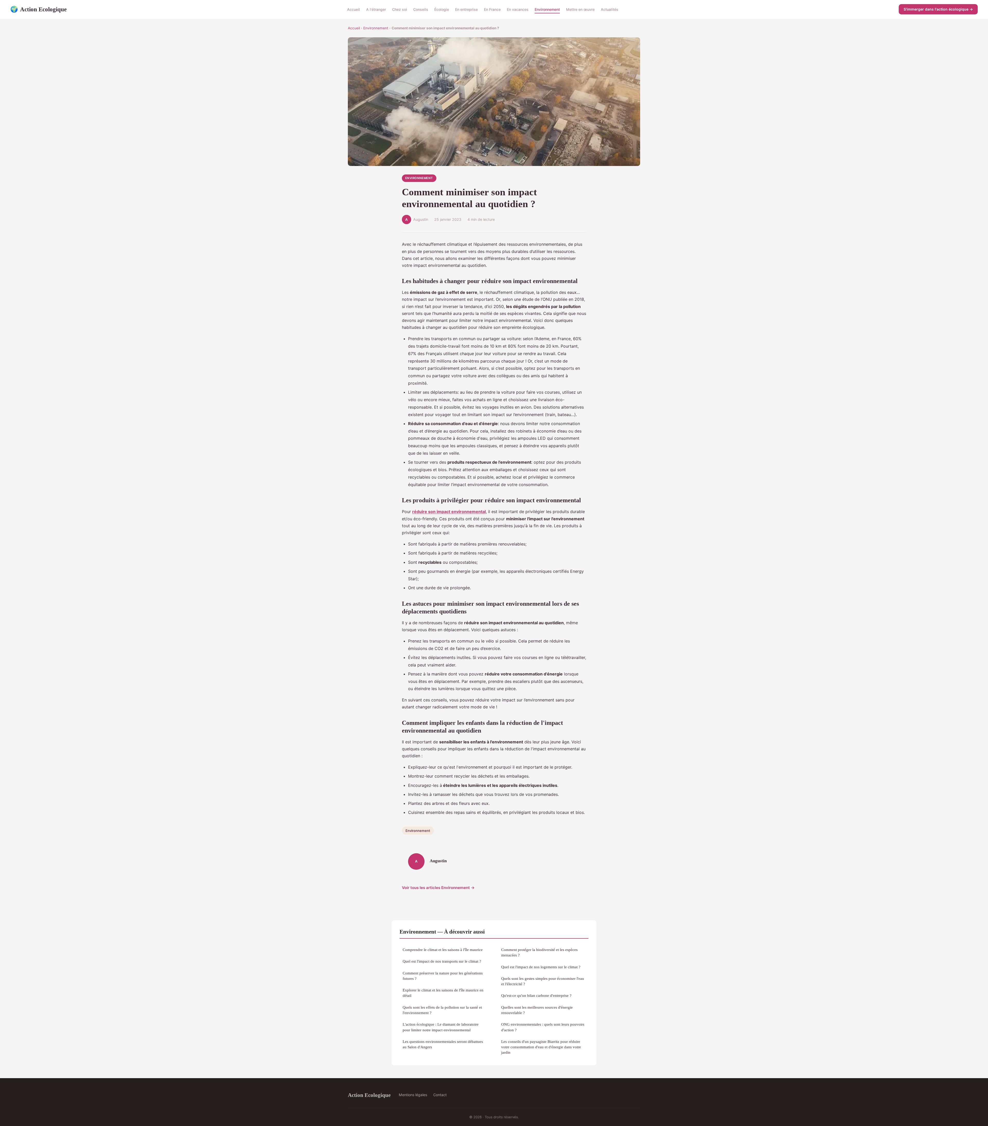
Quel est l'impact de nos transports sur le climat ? (442, 961)
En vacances (517, 9)
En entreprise (466, 9)
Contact (440, 1095)
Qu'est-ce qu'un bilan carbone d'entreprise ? (536, 995)
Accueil (353, 9)
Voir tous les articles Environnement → (438, 887)
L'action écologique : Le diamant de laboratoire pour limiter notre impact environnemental (441, 1027)
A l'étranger (376, 9)
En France (492, 9)
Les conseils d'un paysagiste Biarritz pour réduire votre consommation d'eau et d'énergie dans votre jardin (541, 1047)
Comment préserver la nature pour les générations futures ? (443, 976)
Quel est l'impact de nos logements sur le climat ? (540, 967)
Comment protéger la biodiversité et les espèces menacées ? (539, 952)
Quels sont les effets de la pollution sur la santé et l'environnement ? (442, 1010)
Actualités (609, 9)
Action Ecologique (38, 9)
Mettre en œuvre (580, 9)
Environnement (547, 9)
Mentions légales (413, 1095)
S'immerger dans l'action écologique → (938, 9)
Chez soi (399, 9)
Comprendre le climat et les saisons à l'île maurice (443, 949)
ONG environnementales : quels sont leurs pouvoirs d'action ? (542, 1027)
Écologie (441, 9)
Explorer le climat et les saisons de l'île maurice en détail (443, 993)
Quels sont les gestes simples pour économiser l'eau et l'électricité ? (542, 981)
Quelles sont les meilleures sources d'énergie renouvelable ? (537, 1010)
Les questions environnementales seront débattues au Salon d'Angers (443, 1044)
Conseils (420, 9)
